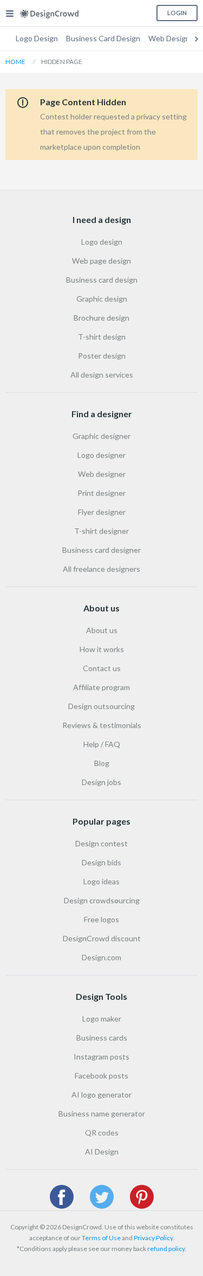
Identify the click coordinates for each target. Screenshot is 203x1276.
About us (101, 630)
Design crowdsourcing (102, 900)
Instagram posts (101, 1056)
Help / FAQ (101, 744)
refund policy (166, 1249)
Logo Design (37, 38)
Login (177, 12)
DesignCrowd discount (102, 938)
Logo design (101, 242)
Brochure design (101, 318)
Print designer (101, 493)
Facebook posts (101, 1075)
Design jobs (101, 782)
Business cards (101, 1037)
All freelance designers (101, 569)
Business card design (101, 280)
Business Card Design (103, 38)
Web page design (101, 261)
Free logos (101, 919)
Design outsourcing (101, 706)
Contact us (102, 668)
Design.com (101, 957)
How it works (102, 649)
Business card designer (101, 550)
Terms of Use (101, 1238)
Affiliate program (101, 687)
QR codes (102, 1132)
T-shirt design (102, 337)
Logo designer (101, 455)
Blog (101, 763)
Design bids (101, 862)
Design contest (101, 843)
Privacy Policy (153, 1238)
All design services (101, 375)
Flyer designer (102, 512)
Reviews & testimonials (101, 725)
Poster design (102, 356)
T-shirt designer (101, 531)
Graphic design (101, 299)
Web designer (102, 474)
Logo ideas (101, 881)
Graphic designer (101, 436)
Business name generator (101, 1113)
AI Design (102, 1151)
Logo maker (101, 1019)
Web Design (169, 38)
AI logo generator (101, 1094)
